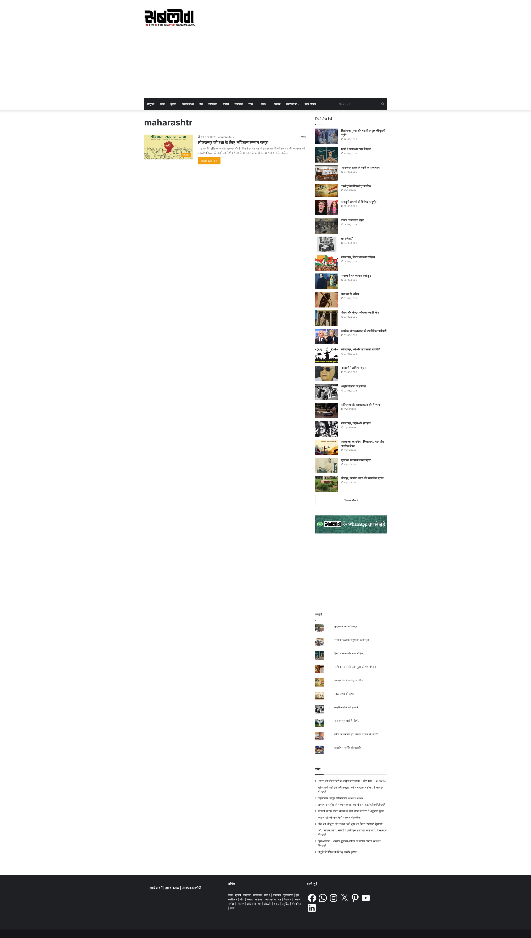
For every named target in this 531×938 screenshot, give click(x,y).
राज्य (250, 104)
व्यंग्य (242, 899)
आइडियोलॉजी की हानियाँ (353, 386)
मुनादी (173, 104)
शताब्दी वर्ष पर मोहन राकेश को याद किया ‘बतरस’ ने (343, 811)
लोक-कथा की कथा (344, 693)
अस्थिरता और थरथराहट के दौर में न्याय (360, 404)
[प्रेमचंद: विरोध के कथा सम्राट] (326, 465)
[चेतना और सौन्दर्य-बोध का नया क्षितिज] (326, 318)
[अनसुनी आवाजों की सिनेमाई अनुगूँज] (326, 207)
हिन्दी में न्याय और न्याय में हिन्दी (356, 149)
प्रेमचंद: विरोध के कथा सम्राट (356, 460)
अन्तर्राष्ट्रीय (270, 899)
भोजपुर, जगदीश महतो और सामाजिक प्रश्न (362, 478)
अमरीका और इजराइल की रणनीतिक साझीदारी (363, 331)
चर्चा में (226, 104)
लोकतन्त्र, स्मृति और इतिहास (355, 423)
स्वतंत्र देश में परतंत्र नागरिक (356, 186)
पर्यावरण (241, 903)
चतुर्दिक (286, 903)
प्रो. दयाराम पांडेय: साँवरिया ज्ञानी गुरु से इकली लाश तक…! (348, 830)
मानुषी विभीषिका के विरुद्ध (330, 852)
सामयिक (239, 104)
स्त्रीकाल (233, 899)
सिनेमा (277, 104)
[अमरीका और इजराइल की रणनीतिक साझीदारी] (326, 336)
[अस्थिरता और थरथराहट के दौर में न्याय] (326, 410)
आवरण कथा (188, 104)
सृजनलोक (288, 895)
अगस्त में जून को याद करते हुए (356, 275)
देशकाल (288, 899)
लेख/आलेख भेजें (191, 888)
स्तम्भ (263, 104)
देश (201, 104)
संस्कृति (268, 903)
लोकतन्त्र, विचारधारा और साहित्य (358, 257)
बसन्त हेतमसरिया (208, 136)
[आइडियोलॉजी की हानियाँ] (326, 392)
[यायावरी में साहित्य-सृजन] (326, 373)
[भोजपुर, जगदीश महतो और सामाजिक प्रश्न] (326, 484)
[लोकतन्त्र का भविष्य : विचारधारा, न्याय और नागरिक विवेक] (326, 447)
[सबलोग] (169, 17)
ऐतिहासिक (296, 903)
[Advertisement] (265, 67)
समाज (277, 903)
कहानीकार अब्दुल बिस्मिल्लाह (332, 798)
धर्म (260, 903)
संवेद (162, 104)
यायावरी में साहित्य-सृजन (354, 367)
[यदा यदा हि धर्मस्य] (326, 299)
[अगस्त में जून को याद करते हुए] (326, 281)
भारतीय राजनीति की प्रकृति (347, 747)
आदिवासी (252, 903)
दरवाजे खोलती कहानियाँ (330, 817)
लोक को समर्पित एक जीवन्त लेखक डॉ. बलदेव (356, 734)
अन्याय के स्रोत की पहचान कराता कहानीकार (340, 804)
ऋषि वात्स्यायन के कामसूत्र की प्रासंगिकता (355, 666)
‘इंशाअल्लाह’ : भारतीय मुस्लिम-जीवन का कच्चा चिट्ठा (345, 841)
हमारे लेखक (310, 104)
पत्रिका (150, 104)
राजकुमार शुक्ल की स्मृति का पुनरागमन (360, 167)
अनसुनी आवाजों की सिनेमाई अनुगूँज (358, 201)
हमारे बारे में (291, 104)
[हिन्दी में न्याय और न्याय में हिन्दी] (326, 155)
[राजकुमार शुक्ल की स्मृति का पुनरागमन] (326, 173)
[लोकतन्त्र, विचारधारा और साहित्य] (326, 263)
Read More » (209, 160)
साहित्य (259, 899)
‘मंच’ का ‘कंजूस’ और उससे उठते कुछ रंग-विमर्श (341, 824)
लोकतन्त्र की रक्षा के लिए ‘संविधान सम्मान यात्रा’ (233, 142)
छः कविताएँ (346, 238)
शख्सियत (212, 104)
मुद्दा (298, 895)
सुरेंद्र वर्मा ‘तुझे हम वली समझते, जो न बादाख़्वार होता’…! (346, 787)
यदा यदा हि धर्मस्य (350, 294)
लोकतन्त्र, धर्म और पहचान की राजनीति (360, 349)
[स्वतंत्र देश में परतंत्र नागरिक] (326, 190)
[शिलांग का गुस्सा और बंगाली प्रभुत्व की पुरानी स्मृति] (326, 136)
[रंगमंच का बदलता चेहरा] (326, 226)
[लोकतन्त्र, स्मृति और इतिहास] (326, 429)
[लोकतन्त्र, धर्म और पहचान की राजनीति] (326, 355)
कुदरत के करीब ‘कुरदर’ (345, 626)
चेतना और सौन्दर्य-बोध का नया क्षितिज (360, 312)
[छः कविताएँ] (326, 244)
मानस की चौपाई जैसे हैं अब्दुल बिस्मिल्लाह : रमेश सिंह (346, 781)
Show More (351, 500)
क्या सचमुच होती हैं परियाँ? (346, 720)
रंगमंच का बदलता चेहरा (352, 220)
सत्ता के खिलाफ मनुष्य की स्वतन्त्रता (351, 640)
